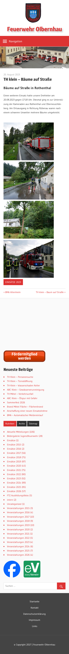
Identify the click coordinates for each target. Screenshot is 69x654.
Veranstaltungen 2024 (18, 546)
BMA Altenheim (13, 292)
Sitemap (33, 423)
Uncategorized (14, 503)
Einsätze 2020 (14, 465)
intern (10, 499)
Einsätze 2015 (14, 444)
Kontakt (35, 607)
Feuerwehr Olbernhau (34, 29)
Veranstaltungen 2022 (18, 537)
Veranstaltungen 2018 (18, 520)
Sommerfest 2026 (16, 402)
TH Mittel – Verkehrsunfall (20, 393)
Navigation (15, 41)
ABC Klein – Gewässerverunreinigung (25, 389)
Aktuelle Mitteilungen (18, 431)
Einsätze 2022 (14, 474)
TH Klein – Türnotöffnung (19, 381)
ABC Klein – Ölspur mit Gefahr (22, 398)
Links (34, 626)
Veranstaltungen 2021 (18, 533)
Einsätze (11, 440)
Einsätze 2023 (13, 282)
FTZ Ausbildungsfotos (18, 495)
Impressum (34, 619)
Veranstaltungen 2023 (18, 542)
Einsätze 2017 (14, 452)
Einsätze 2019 (14, 461)
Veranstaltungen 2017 (18, 516)
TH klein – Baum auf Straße (50, 292)
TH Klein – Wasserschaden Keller (23, 385)
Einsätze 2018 (14, 457)
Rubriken (9, 423)
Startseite (34, 601)
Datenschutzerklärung (34, 613)
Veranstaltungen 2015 (18, 508)
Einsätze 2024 (14, 482)
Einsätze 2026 (14, 491)
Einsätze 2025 (14, 487)
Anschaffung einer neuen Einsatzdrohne (27, 410)
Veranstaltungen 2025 (18, 550)
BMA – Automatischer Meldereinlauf (25, 415)
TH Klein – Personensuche (20, 376)
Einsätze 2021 (14, 470)
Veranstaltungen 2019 (18, 525)
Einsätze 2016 (14, 448)
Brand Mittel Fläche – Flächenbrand (25, 406)
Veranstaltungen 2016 (18, 512)
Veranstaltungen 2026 (18, 554)
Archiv (22, 423)
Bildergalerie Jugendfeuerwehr (22, 436)
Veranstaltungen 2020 (18, 529)
